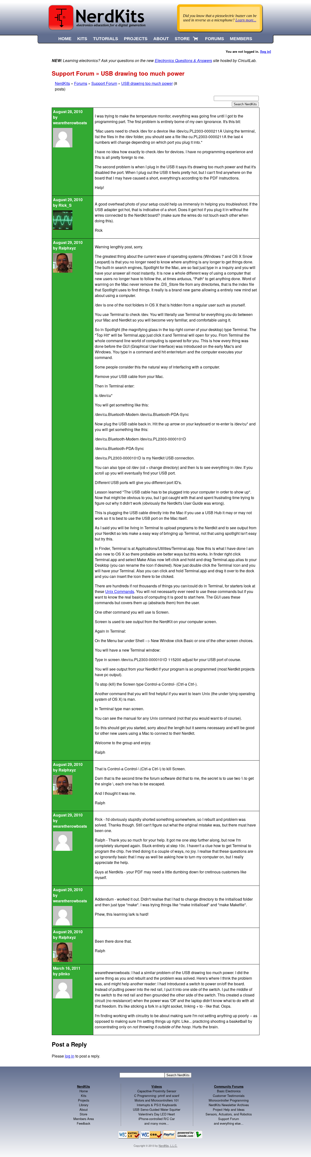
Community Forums (228, 1086)
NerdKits (62, 83)
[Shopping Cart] (196, 38)
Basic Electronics (229, 1091)
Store (83, 1114)
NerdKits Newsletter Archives (229, 1105)
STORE (182, 38)
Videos (156, 1086)
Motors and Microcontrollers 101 (157, 1100)
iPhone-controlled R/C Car (156, 1118)
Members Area (83, 1118)
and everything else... (228, 1123)
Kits (83, 1095)
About (83, 1109)
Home (83, 1091)
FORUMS (214, 38)
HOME (64, 38)
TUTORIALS (105, 38)
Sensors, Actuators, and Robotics (229, 1114)
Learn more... (245, 20)
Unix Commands (119, 591)
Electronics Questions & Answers (183, 60)
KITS (82, 38)
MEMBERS (241, 38)
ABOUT (161, 38)
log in (69, 1056)
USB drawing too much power (147, 83)
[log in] (265, 51)
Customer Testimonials (228, 1095)
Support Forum (104, 83)
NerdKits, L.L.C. (168, 1146)
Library (83, 1105)
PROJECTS (135, 38)
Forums (80, 83)
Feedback (83, 1123)
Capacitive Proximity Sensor (156, 1091)
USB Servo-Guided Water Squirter (156, 1109)
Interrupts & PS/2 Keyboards (157, 1105)
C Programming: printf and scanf (156, 1095)
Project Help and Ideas (228, 1109)
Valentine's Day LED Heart (156, 1114)
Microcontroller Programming (229, 1100)
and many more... (156, 1123)
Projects (83, 1100)
